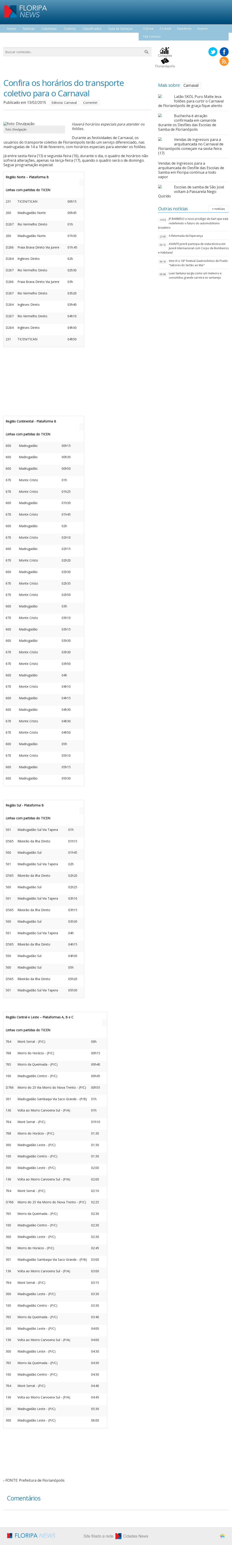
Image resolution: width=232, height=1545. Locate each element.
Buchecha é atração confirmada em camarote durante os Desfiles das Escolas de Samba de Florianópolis (187, 122)
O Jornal (148, 29)
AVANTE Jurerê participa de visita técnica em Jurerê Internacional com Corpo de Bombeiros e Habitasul (193, 248)
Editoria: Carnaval (64, 102)
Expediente (184, 29)
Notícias (29, 29)
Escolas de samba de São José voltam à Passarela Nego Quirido (191, 192)
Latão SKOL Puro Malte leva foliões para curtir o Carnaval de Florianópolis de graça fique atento (191, 101)
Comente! (90, 102)
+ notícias (218, 209)
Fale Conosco (152, 36)
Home (11, 29)
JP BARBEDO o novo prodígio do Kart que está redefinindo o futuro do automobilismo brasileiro (193, 223)
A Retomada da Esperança (186, 236)
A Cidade (165, 29)
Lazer (11, 37)
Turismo (69, 29)
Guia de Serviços (120, 29)
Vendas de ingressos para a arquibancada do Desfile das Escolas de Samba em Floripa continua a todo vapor (191, 170)
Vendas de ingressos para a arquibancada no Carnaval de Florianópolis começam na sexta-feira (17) (190, 146)
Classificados (92, 29)
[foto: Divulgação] (34, 123)
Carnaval (191, 85)
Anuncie (202, 29)
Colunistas (49, 29)
